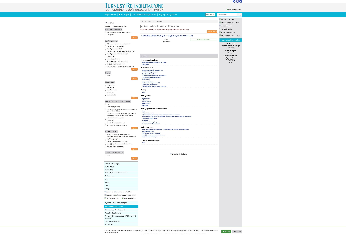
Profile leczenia (110, 167)
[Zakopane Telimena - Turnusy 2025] (229, 36)
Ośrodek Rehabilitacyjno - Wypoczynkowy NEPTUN (167, 35)
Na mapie (125, 14)
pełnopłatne (110, 35)
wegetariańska (111, 95)
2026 (108, 155)
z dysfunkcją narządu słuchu (115, 118)
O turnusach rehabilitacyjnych (115, 210)
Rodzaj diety (109, 170)
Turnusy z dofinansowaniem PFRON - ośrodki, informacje (120, 217)
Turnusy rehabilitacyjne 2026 (144, 14)
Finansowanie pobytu (112, 164)
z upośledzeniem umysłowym (116, 123)
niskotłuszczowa (112, 90)
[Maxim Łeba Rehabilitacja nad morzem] (110, 192)
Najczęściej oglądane (168, 14)
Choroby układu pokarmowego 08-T (117, 54)
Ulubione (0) (210, 15)
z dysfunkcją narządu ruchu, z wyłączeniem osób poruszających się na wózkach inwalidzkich (121, 114)
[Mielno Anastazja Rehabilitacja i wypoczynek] (226, 29)
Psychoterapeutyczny (113, 139)
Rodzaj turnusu (110, 176)
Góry (106, 179)
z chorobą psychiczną (113, 107)
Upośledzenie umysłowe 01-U (116, 64)
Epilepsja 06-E (111, 56)
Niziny (107, 189)
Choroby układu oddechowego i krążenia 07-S (120, 51)
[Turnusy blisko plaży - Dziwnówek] (110, 196)
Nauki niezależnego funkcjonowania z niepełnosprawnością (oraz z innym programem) (121, 135)
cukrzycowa (110, 87)
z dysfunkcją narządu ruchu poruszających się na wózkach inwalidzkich (122, 110)
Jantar (149, 21)
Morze (109, 76)
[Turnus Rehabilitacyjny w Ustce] (126, 196)
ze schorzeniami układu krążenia (117, 125)
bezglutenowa (111, 85)
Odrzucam (237, 231)
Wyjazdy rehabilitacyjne (113, 213)
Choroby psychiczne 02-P (114, 49)
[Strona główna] (142, 21)
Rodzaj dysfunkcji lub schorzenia (116, 173)
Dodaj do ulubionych (203, 39)
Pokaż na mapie (212, 31)
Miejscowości (110, 14)
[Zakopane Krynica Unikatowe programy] (229, 23)
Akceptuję (226, 231)
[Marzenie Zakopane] (226, 20)
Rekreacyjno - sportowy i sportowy (117, 141)
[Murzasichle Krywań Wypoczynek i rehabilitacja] (227, 33)
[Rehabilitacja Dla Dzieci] (178, 154)
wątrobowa (110, 92)
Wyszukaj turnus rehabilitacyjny (116, 203)
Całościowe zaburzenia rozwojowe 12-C (118, 44)
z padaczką (110, 120)
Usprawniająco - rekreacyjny (115, 146)
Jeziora (107, 183)
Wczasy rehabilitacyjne (112, 221)
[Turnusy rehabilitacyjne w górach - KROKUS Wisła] (129, 199)
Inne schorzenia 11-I (113, 59)
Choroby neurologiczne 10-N (115, 46)
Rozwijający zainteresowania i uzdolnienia (119, 144)
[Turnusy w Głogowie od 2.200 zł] (113, 199)
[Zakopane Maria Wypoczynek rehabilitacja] (225, 26)
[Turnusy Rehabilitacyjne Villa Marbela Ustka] (234, 10)
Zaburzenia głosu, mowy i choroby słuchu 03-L (121, 66)
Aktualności (109, 224)
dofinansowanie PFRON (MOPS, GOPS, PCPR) (120, 32)
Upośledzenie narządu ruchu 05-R (117, 61)
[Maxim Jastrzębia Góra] (123, 192)
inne (108, 104)
